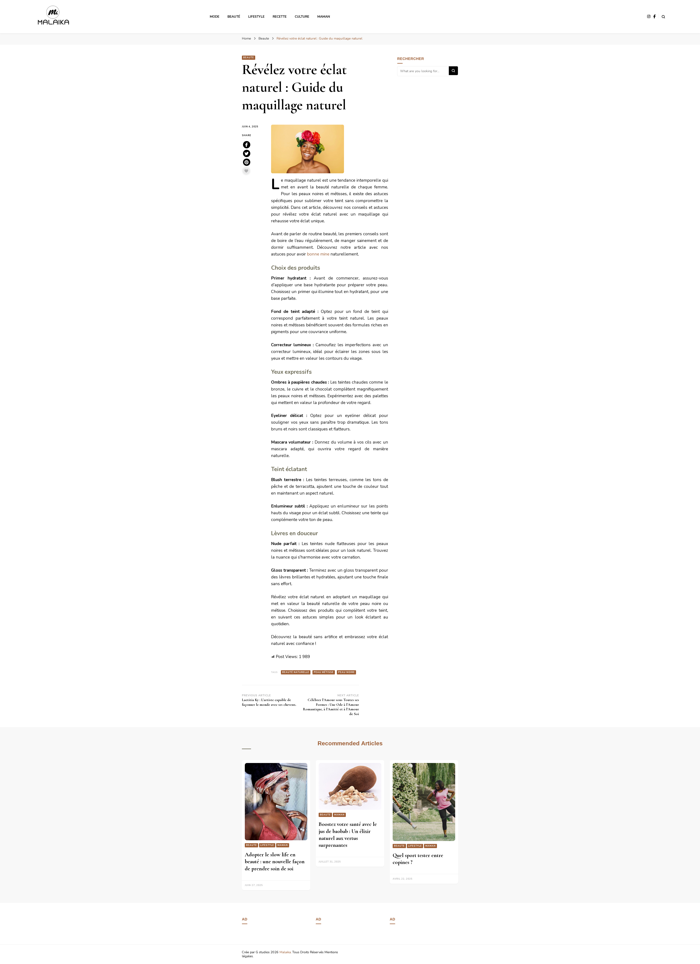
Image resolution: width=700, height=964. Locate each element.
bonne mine (318, 254)
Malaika (285, 952)
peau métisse (324, 672)
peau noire (346, 672)
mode (214, 16)
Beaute (248, 57)
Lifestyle (267, 845)
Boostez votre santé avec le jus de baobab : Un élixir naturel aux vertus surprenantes (348, 834)
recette (280, 16)
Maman (323, 16)
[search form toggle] (663, 15)
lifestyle (256, 16)
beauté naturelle (295, 672)
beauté (234, 16)
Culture (302, 16)
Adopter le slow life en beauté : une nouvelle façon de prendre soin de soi (275, 861)
